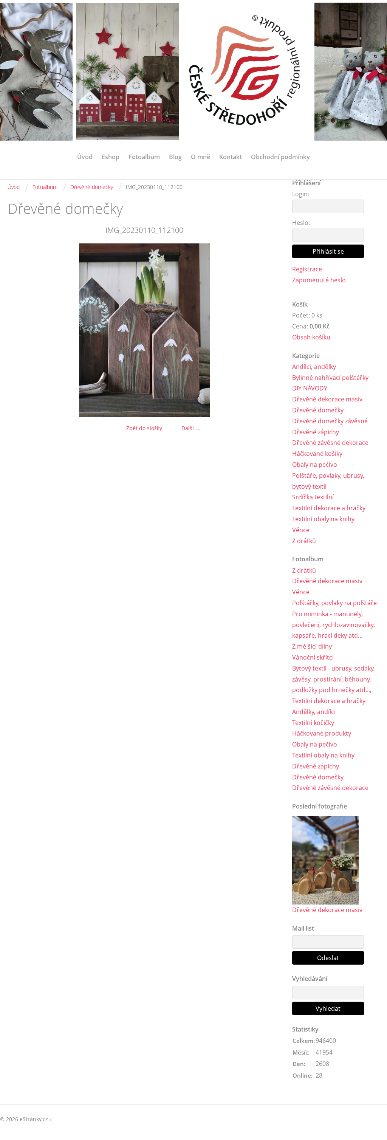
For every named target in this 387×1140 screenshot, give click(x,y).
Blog (175, 157)
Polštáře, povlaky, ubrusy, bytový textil (328, 481)
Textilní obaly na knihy (323, 519)
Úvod (85, 157)
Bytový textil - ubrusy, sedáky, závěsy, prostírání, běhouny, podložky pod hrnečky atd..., (333, 679)
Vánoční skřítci (313, 657)
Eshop (110, 157)
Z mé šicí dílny (312, 646)
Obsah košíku (311, 337)
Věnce (301, 530)
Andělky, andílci (314, 712)
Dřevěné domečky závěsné (330, 421)
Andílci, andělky (314, 366)
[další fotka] (268, 330)
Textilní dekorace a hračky (328, 508)
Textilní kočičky (313, 723)
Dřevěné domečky (91, 187)
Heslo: (301, 222)
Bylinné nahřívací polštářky (330, 377)
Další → (191, 428)
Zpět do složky (144, 428)
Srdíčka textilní (313, 497)
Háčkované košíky (317, 453)
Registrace (307, 269)
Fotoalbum (144, 157)
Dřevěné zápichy (315, 432)
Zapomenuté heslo (319, 280)
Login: (300, 194)
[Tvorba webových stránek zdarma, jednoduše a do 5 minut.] (50, 1120)
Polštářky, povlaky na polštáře (334, 603)
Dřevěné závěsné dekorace (330, 442)
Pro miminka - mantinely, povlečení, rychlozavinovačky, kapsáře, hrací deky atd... (333, 625)
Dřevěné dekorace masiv (327, 399)
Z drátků (304, 541)
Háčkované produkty (321, 733)
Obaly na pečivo (314, 464)
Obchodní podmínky (280, 157)
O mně (200, 157)
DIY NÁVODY (309, 388)
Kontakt (230, 157)
